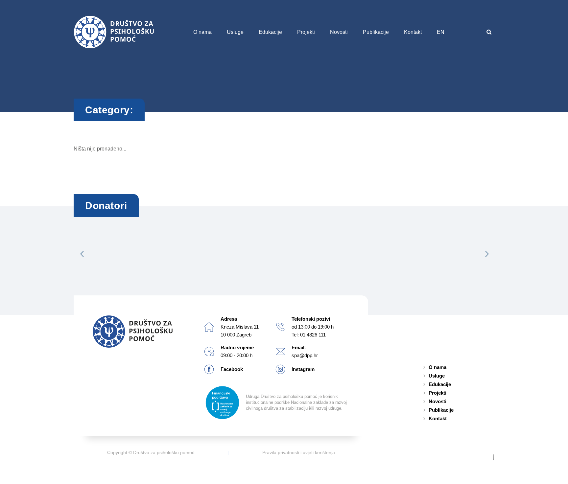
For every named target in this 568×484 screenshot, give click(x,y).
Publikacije (376, 32)
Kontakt (413, 32)
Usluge (235, 32)
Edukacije (270, 32)
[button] (489, 32)
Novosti (339, 32)
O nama (202, 32)
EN (440, 32)
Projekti (306, 32)
